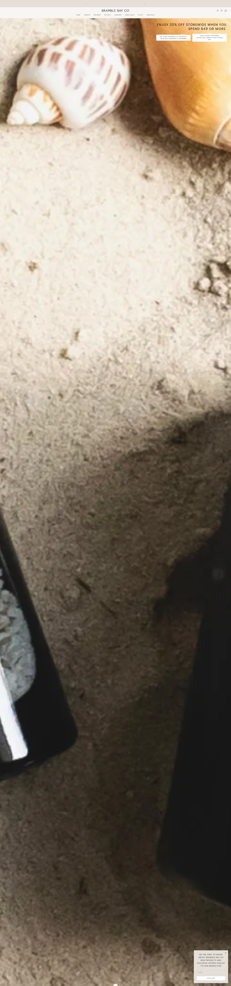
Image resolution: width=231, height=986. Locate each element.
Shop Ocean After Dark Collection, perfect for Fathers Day (209, 37)
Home (78, 15)
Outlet (140, 15)
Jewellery (118, 15)
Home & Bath (130, 15)
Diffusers (97, 15)
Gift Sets (107, 15)
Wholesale (151, 15)
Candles (87, 15)
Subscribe (211, 978)
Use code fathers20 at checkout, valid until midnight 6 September (173, 37)
